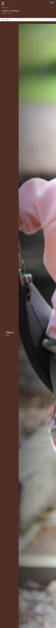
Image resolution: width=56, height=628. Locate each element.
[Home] (1, 7)
